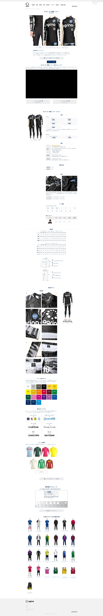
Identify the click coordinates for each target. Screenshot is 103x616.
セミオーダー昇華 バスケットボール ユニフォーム (73, 562)
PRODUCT (33, 4)
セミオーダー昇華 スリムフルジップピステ (64, 546)
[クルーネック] (33, 307)
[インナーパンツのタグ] (33, 373)
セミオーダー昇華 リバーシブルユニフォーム (38, 531)
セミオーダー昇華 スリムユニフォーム (30, 531)
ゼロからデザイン (64, 101)
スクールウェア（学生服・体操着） (29, 609)
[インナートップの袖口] (33, 340)
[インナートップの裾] (49, 340)
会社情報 (27, 605)
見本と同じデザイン (37, 101)
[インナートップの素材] (53, 190)
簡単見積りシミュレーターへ (51, 510)
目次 (52, 61)
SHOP (44, 4)
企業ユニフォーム (28, 610)
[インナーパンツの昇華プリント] (49, 373)
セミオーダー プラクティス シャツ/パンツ (47, 562)
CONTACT (57, 4)
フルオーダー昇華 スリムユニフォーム (47, 531)
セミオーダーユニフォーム (37, 52)
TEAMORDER (53, 4)
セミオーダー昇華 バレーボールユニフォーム (30, 577)
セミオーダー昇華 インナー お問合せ (52, 58)
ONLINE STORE (63, 4)
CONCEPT (40, 4)
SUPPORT (47, 4)
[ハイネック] (49, 307)
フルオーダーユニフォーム (45, 52)
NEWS (37, 4)
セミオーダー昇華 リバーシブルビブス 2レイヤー (64, 577)
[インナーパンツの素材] (69, 190)
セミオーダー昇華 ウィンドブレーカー (73, 546)
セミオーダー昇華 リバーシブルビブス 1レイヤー (73, 577)
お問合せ (27, 606)
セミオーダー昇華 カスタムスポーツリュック (30, 592)
